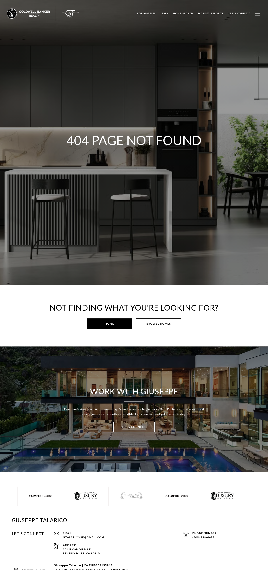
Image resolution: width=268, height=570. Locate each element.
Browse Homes (158, 323)
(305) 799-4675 (203, 537)
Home (109, 323)
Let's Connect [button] (134, 426)
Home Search (183, 13)
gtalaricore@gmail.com (83, 537)
